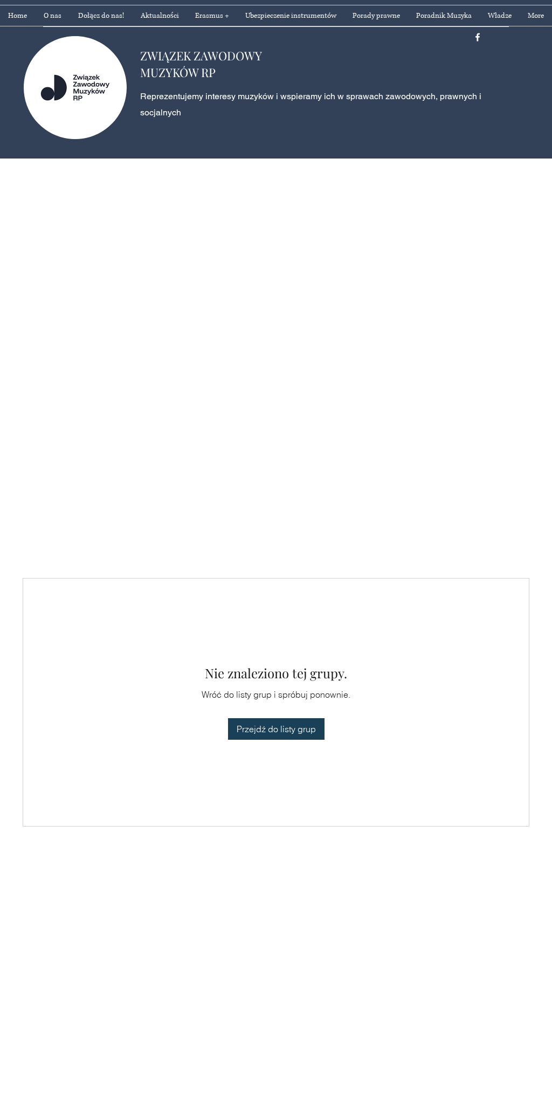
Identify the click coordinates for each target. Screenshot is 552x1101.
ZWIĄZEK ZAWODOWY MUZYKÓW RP (200, 63)
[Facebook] (477, 37)
